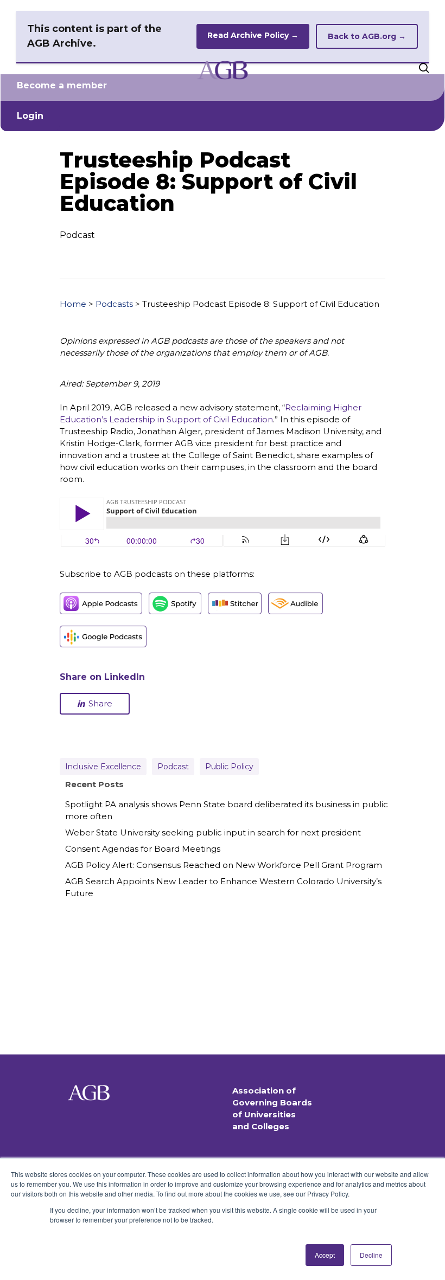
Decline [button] (371, 1254)
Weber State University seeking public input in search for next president (213, 832)
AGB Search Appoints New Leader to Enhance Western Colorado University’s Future (223, 887)
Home (73, 304)
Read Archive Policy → (252, 35)
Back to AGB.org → (367, 36)
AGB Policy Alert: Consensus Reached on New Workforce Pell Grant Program (223, 865)
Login (30, 116)
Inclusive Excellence (103, 766)
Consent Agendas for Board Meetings (142, 849)
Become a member (62, 85)
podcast (173, 766)
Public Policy (229, 766)
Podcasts (114, 304)
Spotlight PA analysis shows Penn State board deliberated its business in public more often (226, 810)
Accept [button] (325, 1254)
